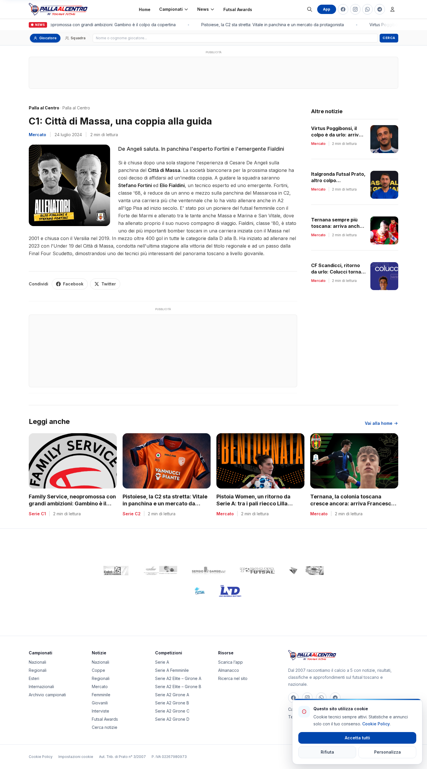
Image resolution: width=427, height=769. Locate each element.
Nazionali (37, 662)
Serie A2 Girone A (172, 694)
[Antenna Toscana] (306, 570)
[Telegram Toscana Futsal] (379, 9)
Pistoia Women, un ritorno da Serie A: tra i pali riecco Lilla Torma (253, 503)
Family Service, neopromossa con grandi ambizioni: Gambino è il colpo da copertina (91, 24)
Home (144, 9)
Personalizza (387, 752)
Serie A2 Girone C (172, 710)
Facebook (73, 283)
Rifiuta (327, 752)
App (326, 9)
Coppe (98, 670)
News (203, 9)
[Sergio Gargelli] (208, 570)
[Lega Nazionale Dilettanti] (230, 591)
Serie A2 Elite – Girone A (178, 678)
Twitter (108, 283)
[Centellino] (159, 570)
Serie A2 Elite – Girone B (178, 686)
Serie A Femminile (172, 670)
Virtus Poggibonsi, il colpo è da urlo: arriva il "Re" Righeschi (338, 134)
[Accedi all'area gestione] (392, 9)
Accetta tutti (357, 737)
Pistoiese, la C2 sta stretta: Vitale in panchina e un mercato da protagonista (269, 24)
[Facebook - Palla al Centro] (343, 9)
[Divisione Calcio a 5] (195, 591)
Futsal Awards (237, 9)
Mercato (37, 134)
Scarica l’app (230, 662)
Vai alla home (378, 423)
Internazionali (41, 686)
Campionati (171, 9)
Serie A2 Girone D (172, 719)
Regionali (37, 670)
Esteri (34, 678)
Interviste (100, 710)
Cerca (389, 38)
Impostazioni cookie (75, 756)
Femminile (101, 694)
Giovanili (100, 702)
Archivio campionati (47, 694)
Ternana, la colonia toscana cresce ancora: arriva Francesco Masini (352, 503)
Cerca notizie (104, 727)
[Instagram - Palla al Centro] (355, 9)
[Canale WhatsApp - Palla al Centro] (367, 9)
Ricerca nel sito (232, 678)
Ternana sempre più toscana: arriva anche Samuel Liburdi (337, 226)
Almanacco (228, 670)
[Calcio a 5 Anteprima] (115, 570)
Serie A (162, 662)
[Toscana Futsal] (257, 570)
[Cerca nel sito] (309, 9)
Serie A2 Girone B (172, 702)
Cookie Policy (41, 756)
